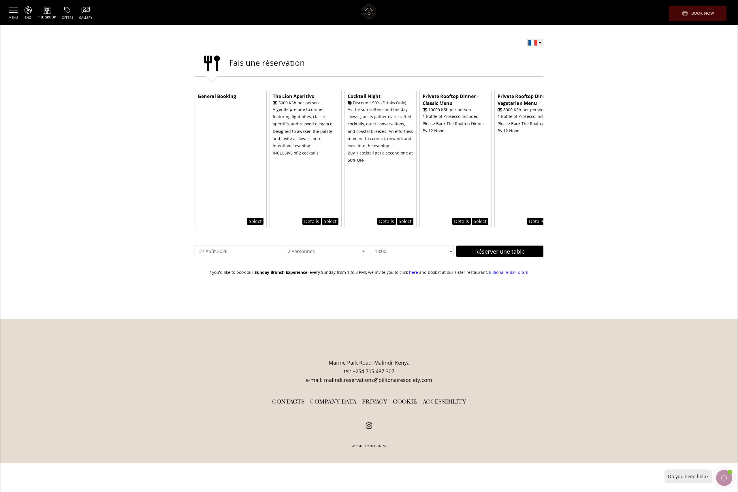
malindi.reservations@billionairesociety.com (378, 379)
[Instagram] (369, 425)
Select (255, 221)
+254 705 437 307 (373, 371)
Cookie (405, 401)
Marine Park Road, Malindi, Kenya (369, 362)
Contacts (288, 401)
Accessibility (444, 401)
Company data (333, 401)
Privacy (374, 401)
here (413, 272)
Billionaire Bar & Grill (509, 272)
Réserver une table (500, 251)
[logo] (369, 12)
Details (311, 221)
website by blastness (369, 446)
